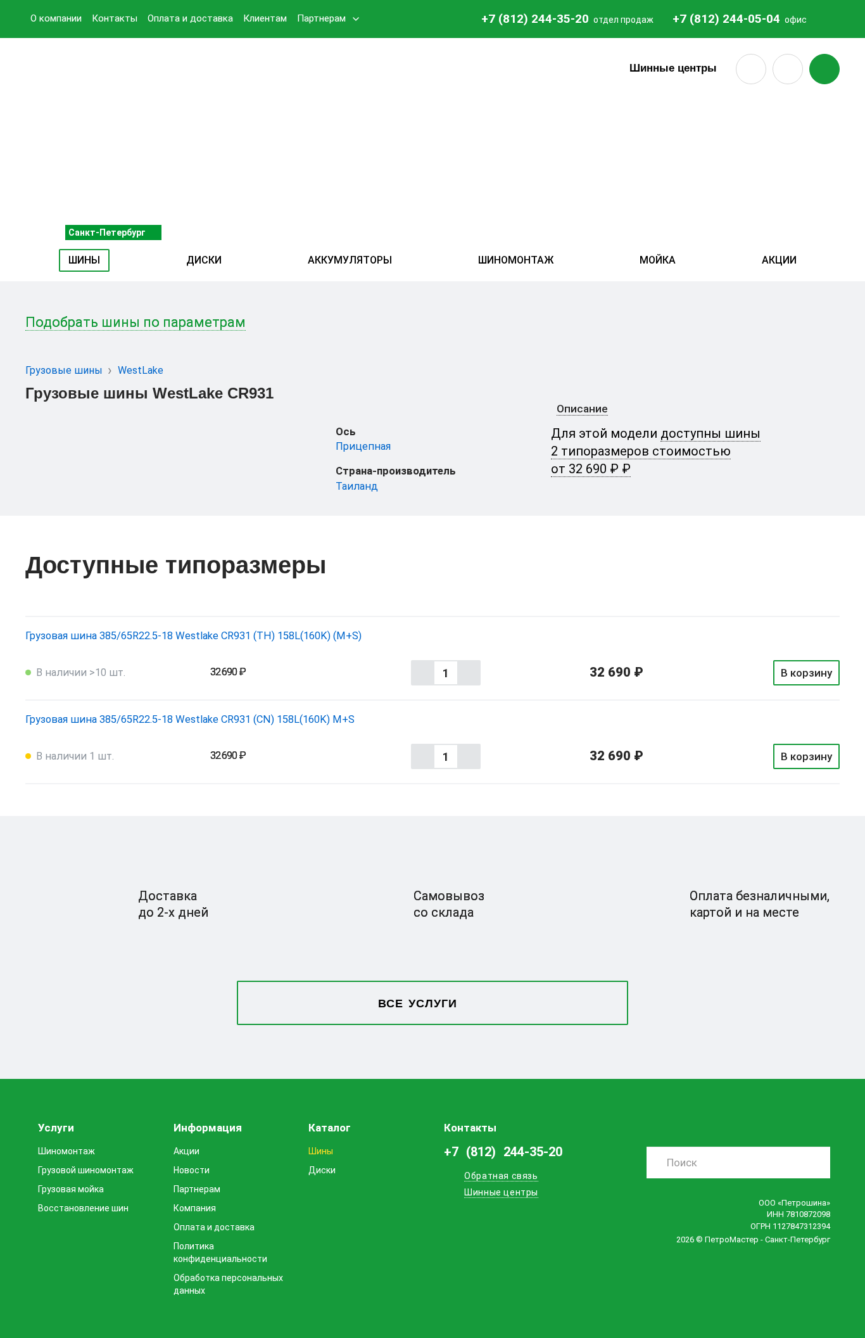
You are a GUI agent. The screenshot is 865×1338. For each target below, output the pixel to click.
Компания (195, 1208)
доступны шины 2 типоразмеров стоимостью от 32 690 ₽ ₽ (656, 451)
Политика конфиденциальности (220, 1252)
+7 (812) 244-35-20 (535, 18)
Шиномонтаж (515, 260)
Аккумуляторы (350, 260)
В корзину (806, 672)
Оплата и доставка (190, 18)
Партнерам (321, 18)
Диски (204, 260)
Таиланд (357, 486)
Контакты (114, 18)
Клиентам (265, 18)
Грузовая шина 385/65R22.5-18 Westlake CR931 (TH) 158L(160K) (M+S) (193, 636)
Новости (192, 1170)
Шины (84, 260)
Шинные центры (673, 68)
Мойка (658, 260)
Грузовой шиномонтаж (86, 1170)
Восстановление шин (83, 1208)
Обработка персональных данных (228, 1284)
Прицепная (363, 446)
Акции (779, 260)
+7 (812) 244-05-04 (726, 18)
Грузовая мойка (71, 1189)
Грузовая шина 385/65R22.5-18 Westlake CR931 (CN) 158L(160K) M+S (190, 719)
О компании (56, 18)
